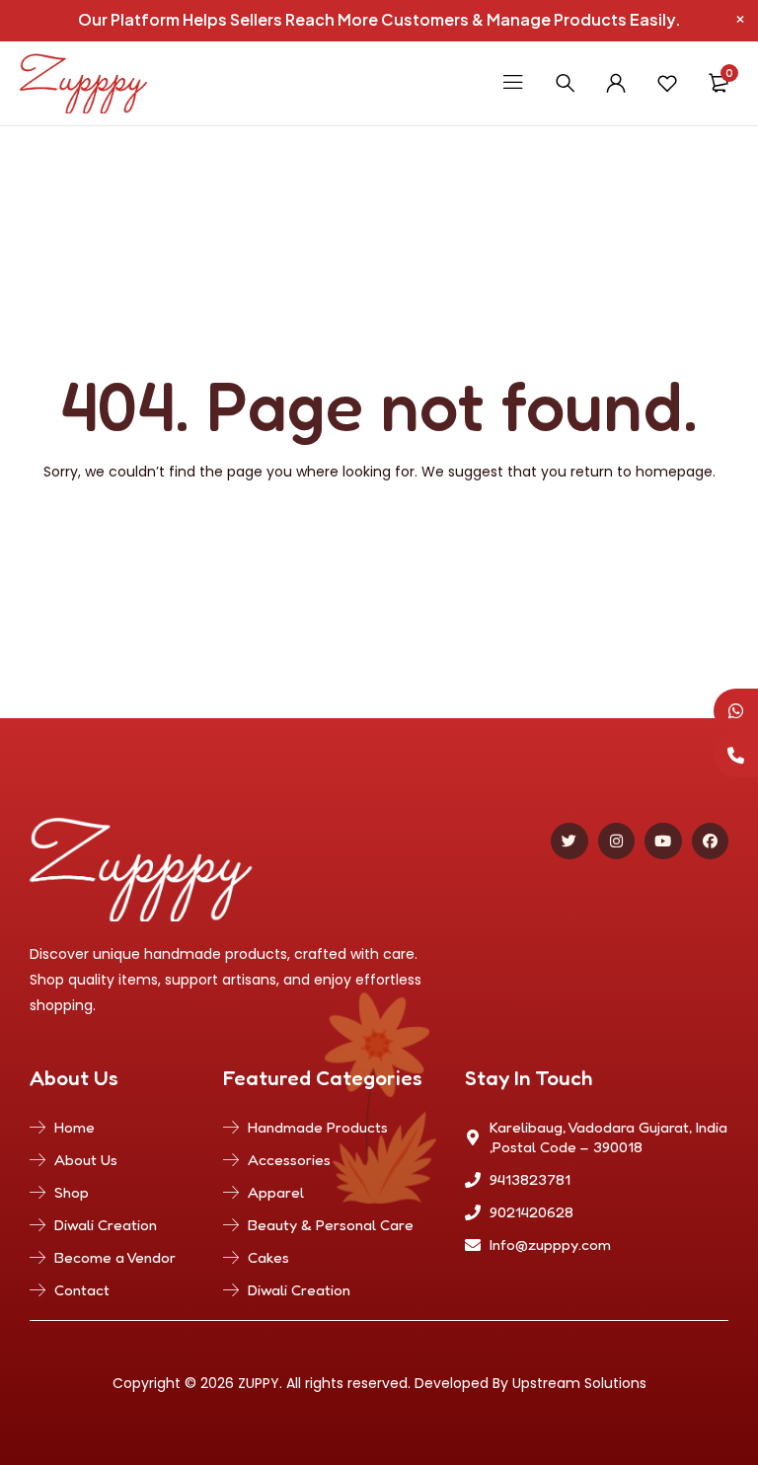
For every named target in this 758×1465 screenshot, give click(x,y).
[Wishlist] (667, 83)
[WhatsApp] (736, 711)
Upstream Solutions (579, 1383)
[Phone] (736, 755)
